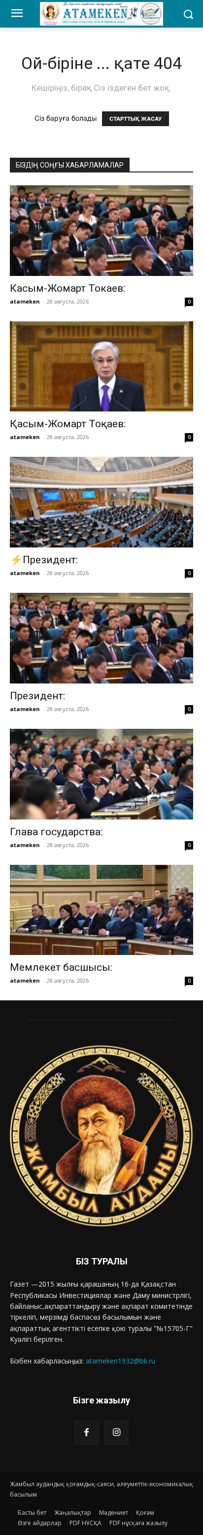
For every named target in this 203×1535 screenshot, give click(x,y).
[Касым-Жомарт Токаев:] (101, 230)
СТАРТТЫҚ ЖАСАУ (135, 118)
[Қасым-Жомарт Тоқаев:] (101, 366)
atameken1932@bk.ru (120, 1360)
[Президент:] (101, 638)
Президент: (37, 696)
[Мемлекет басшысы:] (101, 910)
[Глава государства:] (101, 774)
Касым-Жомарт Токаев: (67, 288)
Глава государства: (56, 832)
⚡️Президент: (44, 560)
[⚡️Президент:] (101, 502)
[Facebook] (86, 1432)
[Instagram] (116, 1432)
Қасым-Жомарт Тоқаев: (70, 424)
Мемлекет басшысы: (61, 967)
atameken (25, 301)
